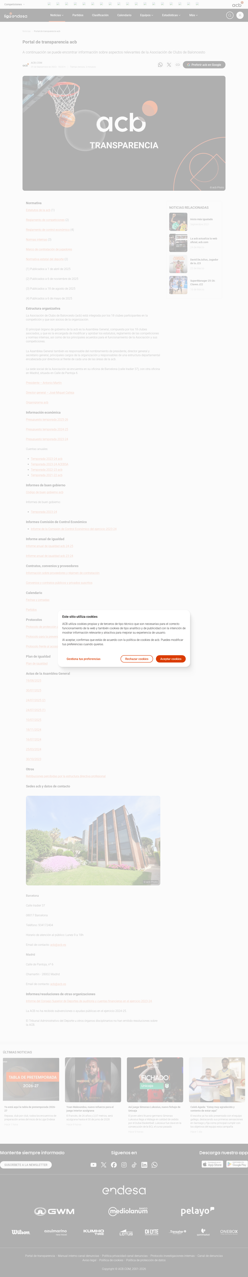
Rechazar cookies (136, 659)
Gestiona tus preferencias (83, 659)
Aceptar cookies (170, 659)
